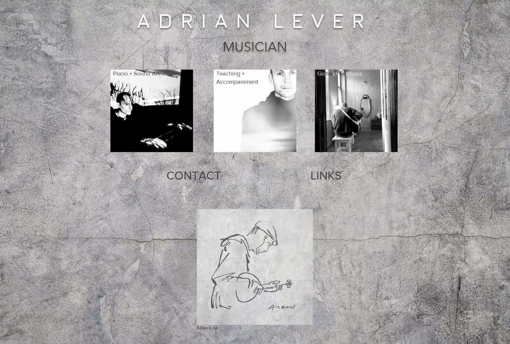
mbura (354, 73)
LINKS (325, 175)
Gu (321, 73)
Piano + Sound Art (136, 73)
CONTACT (193, 175)
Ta (342, 73)
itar (329, 73)
